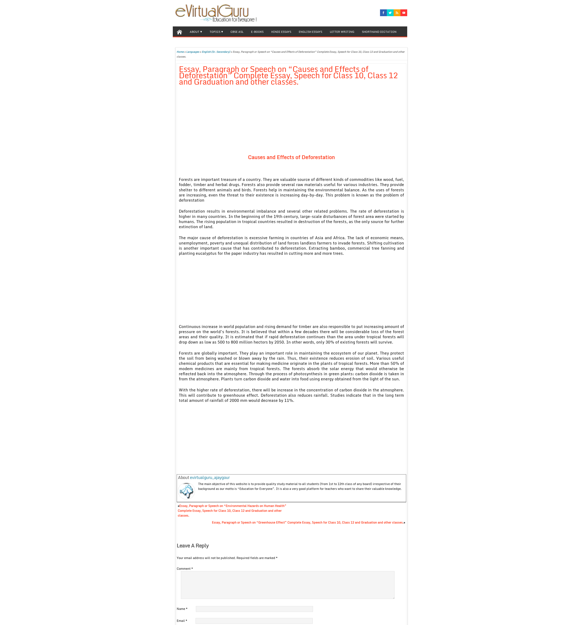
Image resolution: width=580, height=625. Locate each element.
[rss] (397, 12)
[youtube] (403, 12)
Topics (215, 31)
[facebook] (383, 12)
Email (182, 620)
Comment (185, 568)
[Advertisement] (252, 120)
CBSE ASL (236, 31)
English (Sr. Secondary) (216, 52)
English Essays (310, 31)
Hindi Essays (281, 31)
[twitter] (390, 12)
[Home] (179, 31)
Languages (192, 52)
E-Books (257, 31)
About (194, 31)
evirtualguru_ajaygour (210, 477)
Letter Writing (342, 31)
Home (180, 52)
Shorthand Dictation (379, 31)
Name (182, 608)
